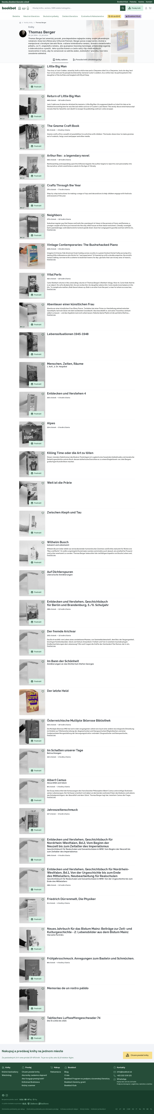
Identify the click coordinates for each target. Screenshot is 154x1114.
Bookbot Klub (70, 1085)
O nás (66, 1075)
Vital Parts (54, 274)
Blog (66, 1072)
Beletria (16, 16)
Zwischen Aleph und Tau (64, 512)
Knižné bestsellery (10, 1072)
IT (136, 1109)
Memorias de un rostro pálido (67, 988)
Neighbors (54, 215)
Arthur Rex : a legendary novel (68, 155)
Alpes (51, 423)
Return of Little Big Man (63, 96)
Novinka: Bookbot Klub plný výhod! (15, 2)
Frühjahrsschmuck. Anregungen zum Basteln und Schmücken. (90, 958)
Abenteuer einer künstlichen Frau (70, 304)
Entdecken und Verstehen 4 (66, 393)
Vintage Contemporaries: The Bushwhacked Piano (82, 244)
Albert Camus (56, 780)
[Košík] (150, 8)
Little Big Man (57, 66)
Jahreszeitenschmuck (62, 809)
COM (128, 1109)
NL (140, 1109)
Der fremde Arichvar (61, 631)
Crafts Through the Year (64, 185)
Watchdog (6, 1075)
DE (124, 1109)
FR (144, 1109)
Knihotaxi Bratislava (31, 1082)
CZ (116, 1109)
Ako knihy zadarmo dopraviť (34, 1075)
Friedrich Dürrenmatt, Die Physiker (71, 899)
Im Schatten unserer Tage (65, 750)
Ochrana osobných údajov (69, 1109)
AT (120, 1109)
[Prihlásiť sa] (146, 8)
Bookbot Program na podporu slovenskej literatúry (87, 1079)
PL (151, 1109)
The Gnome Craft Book (63, 126)
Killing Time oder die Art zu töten (70, 453)
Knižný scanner (28, 1085)
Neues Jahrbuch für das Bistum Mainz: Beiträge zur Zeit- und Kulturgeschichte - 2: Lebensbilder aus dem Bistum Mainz (89, 930)
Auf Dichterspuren (60, 572)
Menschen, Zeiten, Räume (65, 363)
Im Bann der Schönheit (63, 661)
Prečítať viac (51, 230)
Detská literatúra (70, 16)
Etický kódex (84, 1109)
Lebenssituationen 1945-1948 (68, 334)
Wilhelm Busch (58, 542)
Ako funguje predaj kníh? (33, 1079)
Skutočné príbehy (51, 16)
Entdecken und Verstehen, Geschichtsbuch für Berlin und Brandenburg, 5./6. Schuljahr (78, 603)
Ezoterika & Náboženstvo (92, 16)
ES (133, 1109)
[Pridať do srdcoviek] (43, 67)
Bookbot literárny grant (75, 1082)
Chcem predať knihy (31, 1072)
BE (148, 1109)
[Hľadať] (122, 8)
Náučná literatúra (31, 16)
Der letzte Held (58, 691)
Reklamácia (55, 1072)
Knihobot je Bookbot (98, 1109)
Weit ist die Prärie (59, 482)
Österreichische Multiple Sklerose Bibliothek (79, 720)
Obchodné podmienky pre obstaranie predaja (42, 1109)
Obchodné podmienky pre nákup (13, 1109)
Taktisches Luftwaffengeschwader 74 (73, 1018)
